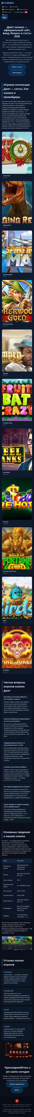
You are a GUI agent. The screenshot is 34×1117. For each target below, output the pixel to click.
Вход (4, 17)
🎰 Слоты (4, 6)
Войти (17, 1090)
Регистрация (17, 73)
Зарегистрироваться (17, 1084)
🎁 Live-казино (14, 6)
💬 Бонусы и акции (22, 9)
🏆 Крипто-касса (6, 12)
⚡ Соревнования (20, 12)
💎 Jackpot (5, 14)
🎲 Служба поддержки (8, 9)
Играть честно (17, 67)
